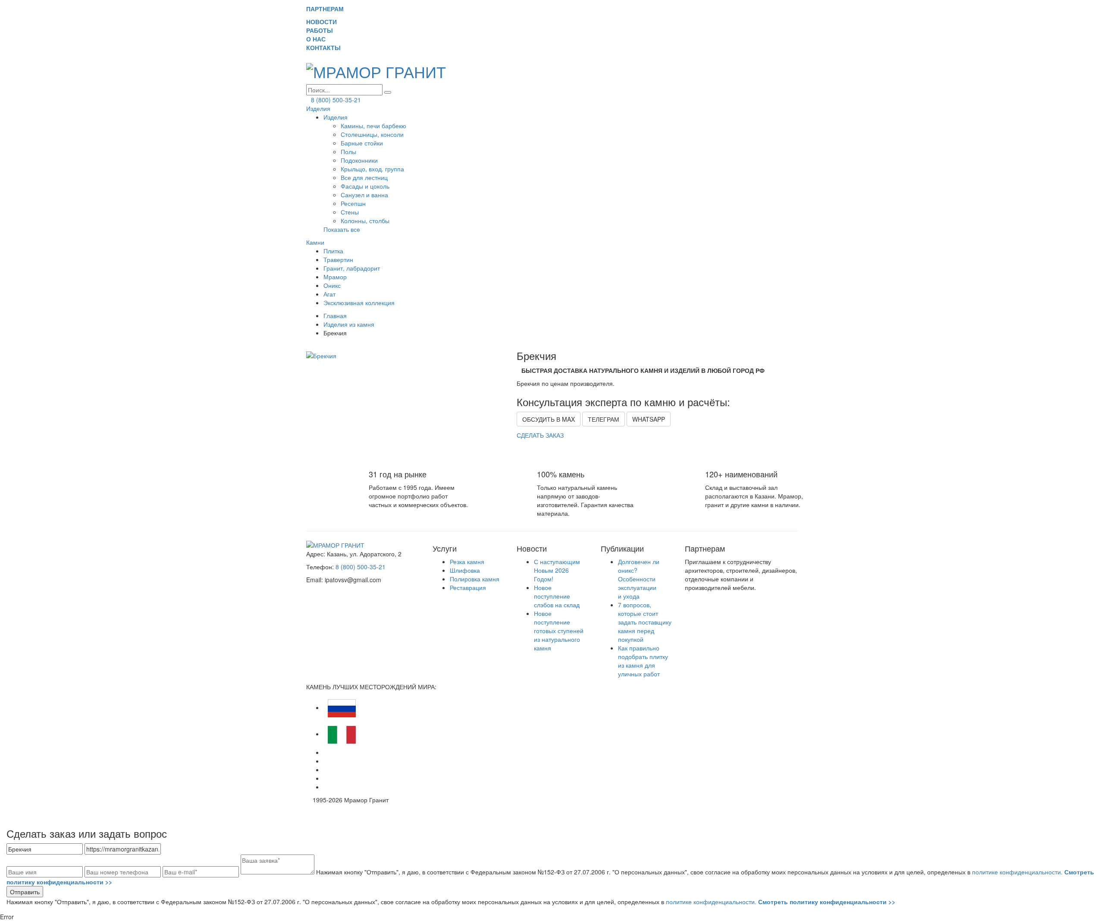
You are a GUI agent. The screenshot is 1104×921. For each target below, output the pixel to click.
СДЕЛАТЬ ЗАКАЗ (540, 435)
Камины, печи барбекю (373, 125)
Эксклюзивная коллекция (359, 302)
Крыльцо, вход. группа (372, 168)
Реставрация (468, 587)
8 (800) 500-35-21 (336, 99)
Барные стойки (362, 143)
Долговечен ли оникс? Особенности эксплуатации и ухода (638, 578)
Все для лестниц (364, 177)
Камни (315, 242)
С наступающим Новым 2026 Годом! (557, 570)
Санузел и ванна (364, 194)
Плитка (333, 250)
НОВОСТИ (325, 21)
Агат (329, 294)
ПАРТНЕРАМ (325, 8)
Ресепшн (353, 203)
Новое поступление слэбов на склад (557, 596)
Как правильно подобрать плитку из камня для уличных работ (643, 660)
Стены (350, 212)
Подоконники (359, 160)
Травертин (338, 259)
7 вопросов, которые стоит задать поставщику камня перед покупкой (644, 621)
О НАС (319, 39)
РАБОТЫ (323, 30)
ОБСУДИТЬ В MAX (548, 419)
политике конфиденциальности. (780, 901)
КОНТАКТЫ (327, 47)
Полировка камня (474, 578)
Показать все (341, 229)
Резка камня (467, 561)
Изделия (318, 108)
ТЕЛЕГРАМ (603, 419)
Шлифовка (465, 570)
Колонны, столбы (365, 220)
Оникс (332, 285)
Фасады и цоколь (365, 186)
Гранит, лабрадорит (351, 268)
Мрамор (335, 276)
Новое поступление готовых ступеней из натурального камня (558, 630)
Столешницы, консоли (372, 134)
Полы (348, 151)
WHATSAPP (648, 419)
